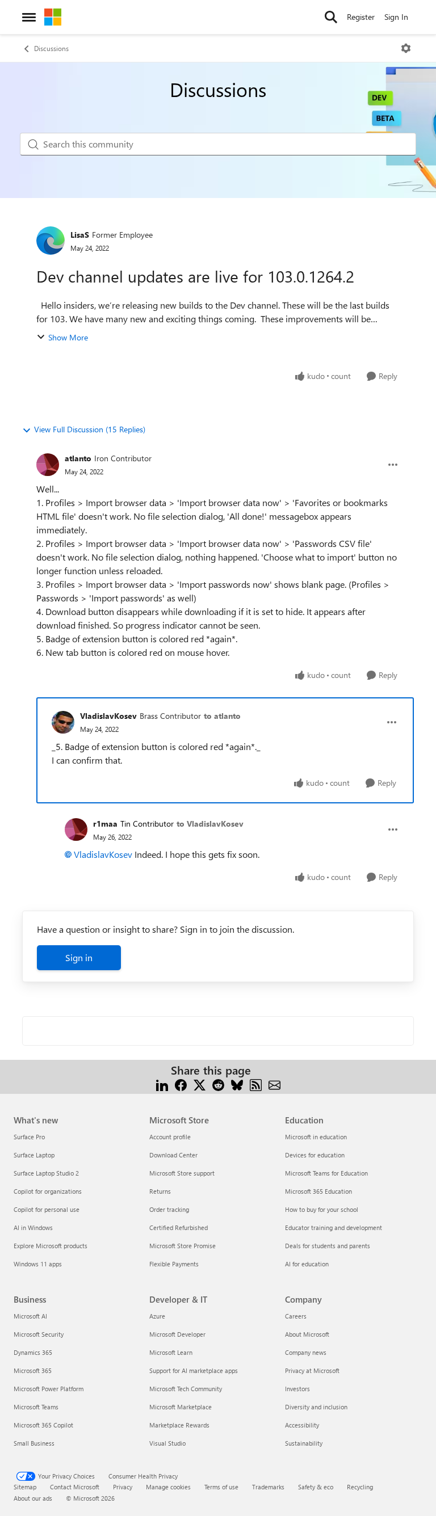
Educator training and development (333, 1227)
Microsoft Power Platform (48, 1388)
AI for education (307, 1264)
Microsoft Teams (36, 1407)
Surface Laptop (34, 1155)
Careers (296, 1316)
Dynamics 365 (33, 1352)
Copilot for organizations (48, 1191)
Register (361, 16)
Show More (68, 337)
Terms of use (221, 1487)
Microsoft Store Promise (182, 1245)
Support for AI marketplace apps (193, 1370)
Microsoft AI (30, 1316)
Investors (297, 1388)
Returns (160, 1191)
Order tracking (169, 1209)
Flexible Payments (174, 1264)
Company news (305, 1352)
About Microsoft (307, 1334)
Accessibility (302, 1425)
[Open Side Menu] (28, 17)
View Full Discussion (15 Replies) (89, 429)
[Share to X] (200, 1084)
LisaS (79, 234)
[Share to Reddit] (218, 1084)
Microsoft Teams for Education (326, 1173)
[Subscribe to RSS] (256, 1084)
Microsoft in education (316, 1136)
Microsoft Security (39, 1334)
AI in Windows (33, 1227)
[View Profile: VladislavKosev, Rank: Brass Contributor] (63, 722)
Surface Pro (29, 1136)
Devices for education (315, 1155)
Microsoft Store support (182, 1173)
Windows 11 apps (38, 1264)
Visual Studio (167, 1443)
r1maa (105, 823)
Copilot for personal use (46, 1209)
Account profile (170, 1136)
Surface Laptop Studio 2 (46, 1173)
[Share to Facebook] (181, 1084)
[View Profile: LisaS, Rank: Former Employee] (50, 240)
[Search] (331, 17)
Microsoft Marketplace (180, 1407)
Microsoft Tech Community (185, 1388)
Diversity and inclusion (316, 1407)
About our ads (33, 1498)
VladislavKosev (108, 715)
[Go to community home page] (52, 17)
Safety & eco (315, 1487)
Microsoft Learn (170, 1352)
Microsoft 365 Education (318, 1191)
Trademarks (268, 1487)
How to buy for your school (321, 1209)
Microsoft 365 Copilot (43, 1425)
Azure (157, 1316)
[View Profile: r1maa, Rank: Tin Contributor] (76, 829)
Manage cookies (168, 1487)
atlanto (78, 458)
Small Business (34, 1443)
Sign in (79, 957)
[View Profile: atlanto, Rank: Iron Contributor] (47, 464)
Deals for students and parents (327, 1245)
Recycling (360, 1487)
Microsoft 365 (33, 1370)
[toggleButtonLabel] (406, 48)
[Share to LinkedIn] (162, 1084)
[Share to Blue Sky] (237, 1084)
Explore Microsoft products (50, 1245)
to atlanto (222, 715)
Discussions (51, 48)
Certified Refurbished (178, 1227)
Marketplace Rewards (179, 1425)
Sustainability (303, 1443)
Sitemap (25, 1487)
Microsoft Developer (177, 1334)
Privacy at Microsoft (312, 1370)
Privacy (122, 1487)
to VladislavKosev (210, 823)
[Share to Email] (274, 1084)
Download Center (173, 1155)
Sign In (396, 16)
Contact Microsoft (74, 1487)
